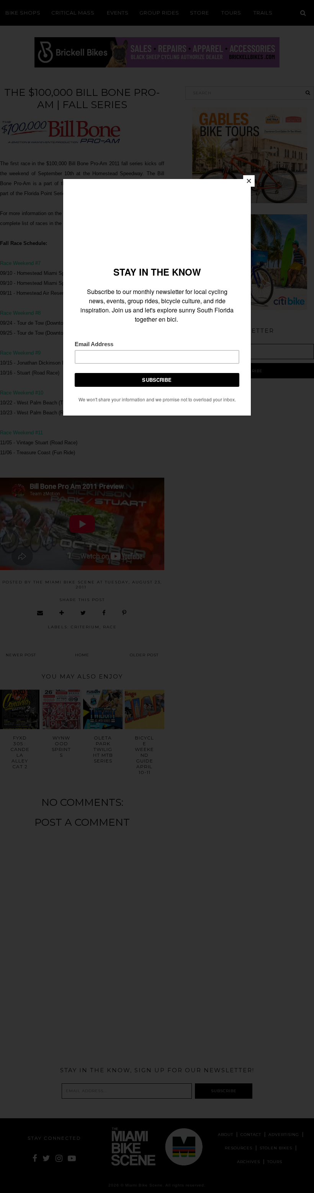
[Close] (249, 181)
